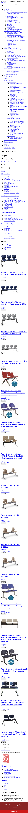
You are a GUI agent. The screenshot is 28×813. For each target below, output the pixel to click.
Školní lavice (10, 64)
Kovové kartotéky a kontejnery (14, 54)
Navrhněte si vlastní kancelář (10, 74)
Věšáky (8, 47)
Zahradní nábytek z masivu (13, 71)
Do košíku (6, 148)
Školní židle (9, 28)
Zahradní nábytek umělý (12, 72)
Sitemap (5, 789)
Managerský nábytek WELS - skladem (16, 40)
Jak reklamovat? (7, 773)
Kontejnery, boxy (11, 41)
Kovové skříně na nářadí (12, 58)
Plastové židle (10, 18)
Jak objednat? (7, 772)
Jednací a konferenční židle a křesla (15, 17)
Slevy (5, 785)
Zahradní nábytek (8, 68)
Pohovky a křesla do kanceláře (14, 23)
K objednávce (12, 148)
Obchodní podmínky (8, 769)
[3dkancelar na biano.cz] (6, 763)
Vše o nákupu (6, 766)
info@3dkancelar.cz (5, 750)
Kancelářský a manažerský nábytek (12, 31)
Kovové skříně (10, 52)
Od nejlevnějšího (8, 245)
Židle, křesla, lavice (8, 10)
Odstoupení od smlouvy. (9, 776)
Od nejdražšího (7, 247)
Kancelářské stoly (11, 43)
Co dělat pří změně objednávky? (11, 770)
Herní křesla (9, 14)
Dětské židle (9, 21)
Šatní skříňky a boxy (11, 63)
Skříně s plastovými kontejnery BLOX (16, 67)
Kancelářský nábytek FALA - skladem (16, 36)
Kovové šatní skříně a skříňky (14, 55)
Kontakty (6, 78)
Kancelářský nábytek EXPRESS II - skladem (14, 201)
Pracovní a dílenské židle (12, 20)
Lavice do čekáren (11, 27)
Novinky (3, 171)
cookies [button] (15, 807)
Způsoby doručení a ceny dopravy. (12, 777)
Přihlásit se (6, 9)
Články (5, 75)
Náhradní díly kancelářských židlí (14, 29)
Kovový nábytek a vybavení (10, 48)
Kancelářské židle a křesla (13, 13)
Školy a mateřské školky (9, 59)
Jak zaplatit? (6, 774)
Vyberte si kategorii (8, 80)
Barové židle (10, 24)
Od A (5, 248)
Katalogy (6, 787)
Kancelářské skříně (11, 44)
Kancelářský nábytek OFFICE (14, 35)
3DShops (4, 780)
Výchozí (6, 244)
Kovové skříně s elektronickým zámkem (16, 56)
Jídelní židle (9, 25)
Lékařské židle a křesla (12, 16)
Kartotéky (9, 45)
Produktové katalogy (8, 76)
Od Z (5, 249)
